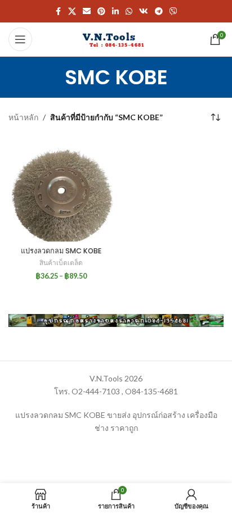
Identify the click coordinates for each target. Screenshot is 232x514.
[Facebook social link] (58, 11)
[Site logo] (116, 38)
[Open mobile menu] (20, 39)
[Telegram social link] (158, 11)
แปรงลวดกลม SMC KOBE (61, 251)
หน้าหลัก (23, 117)
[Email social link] (86, 11)
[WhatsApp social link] (129, 11)
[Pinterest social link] (101, 11)
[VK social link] (143, 11)
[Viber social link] (173, 11)
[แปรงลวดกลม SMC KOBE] (60, 189)
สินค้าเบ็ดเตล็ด (61, 262)
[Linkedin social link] (115, 11)
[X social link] (72, 11)
